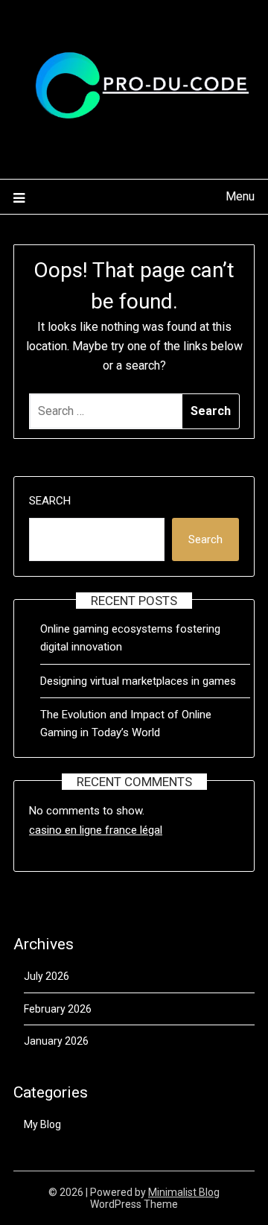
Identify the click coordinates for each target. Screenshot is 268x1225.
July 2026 (46, 976)
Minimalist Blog (184, 1192)
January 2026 (56, 1041)
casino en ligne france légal (95, 830)
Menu (240, 196)
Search (50, 500)
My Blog (42, 1124)
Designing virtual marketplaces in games (138, 681)
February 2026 (58, 1009)
